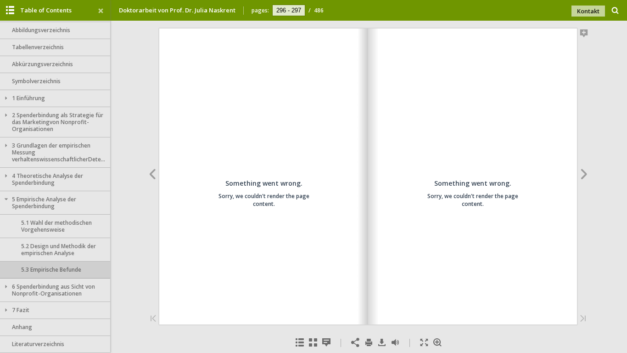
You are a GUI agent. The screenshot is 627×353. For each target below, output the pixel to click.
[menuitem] (615, 10)
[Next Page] (584, 175)
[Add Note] (584, 34)
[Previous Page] (152, 175)
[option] (55, 30)
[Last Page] (583, 319)
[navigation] (288, 10)
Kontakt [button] (588, 11)
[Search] (615, 10)
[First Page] (153, 319)
